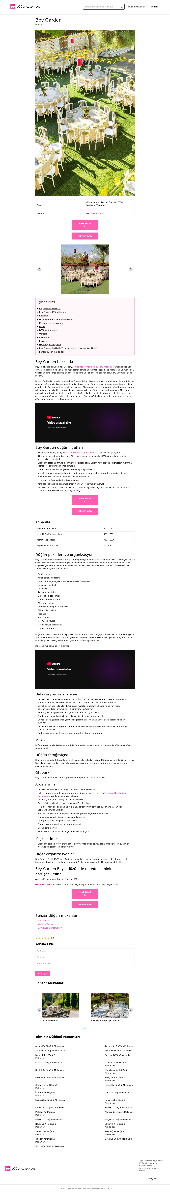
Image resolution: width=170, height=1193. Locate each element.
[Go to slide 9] (90, 291)
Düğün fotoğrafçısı (48, 330)
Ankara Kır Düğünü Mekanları (119, 1046)
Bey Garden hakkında (49, 308)
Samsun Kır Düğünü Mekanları (45, 1133)
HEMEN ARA (85, 236)
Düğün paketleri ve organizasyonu (56, 319)
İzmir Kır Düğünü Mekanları (118, 1092)
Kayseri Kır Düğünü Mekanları (50, 1100)
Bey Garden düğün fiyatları (52, 312)
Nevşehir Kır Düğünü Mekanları (45, 1125)
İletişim (154, 7)
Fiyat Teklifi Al (85, 225)
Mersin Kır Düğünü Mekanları (49, 1119)
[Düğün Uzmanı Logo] (20, 1168)
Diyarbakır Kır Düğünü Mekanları (116, 1071)
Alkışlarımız (44, 337)
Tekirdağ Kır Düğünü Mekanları (115, 1133)
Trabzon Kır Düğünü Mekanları (45, 1140)
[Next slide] (131, 269)
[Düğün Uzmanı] (25, 6)
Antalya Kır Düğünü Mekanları (50, 1051)
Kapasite (43, 316)
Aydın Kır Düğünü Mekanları (118, 1051)
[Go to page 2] (85, 1028)
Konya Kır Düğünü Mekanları (119, 1107)
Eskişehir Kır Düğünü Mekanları (115, 1079)
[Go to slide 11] (93, 291)
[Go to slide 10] (91, 291)
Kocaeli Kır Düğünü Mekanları (49, 1107)
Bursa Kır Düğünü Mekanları (49, 1062)
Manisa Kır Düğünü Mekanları (119, 1112)
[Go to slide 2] (78, 291)
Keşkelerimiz (45, 341)
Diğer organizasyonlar (50, 344)
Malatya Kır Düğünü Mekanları (45, 1113)
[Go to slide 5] (83, 291)
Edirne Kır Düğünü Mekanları (49, 1077)
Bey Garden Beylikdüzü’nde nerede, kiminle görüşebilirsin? (68, 348)
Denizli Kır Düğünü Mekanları (49, 1070)
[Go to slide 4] (81, 291)
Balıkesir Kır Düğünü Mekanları (45, 1056)
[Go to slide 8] (88, 291)
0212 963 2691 (94, 213)
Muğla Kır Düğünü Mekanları (119, 1119)
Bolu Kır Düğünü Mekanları (118, 1055)
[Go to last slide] (39, 269)
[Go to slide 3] (79, 291)
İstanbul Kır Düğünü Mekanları (45, 1094)
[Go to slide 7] (86, 291)
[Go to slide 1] (76, 291)
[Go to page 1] (84, 1028)
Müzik (42, 326)
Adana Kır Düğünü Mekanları (49, 1046)
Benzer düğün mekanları (51, 352)
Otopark (43, 334)
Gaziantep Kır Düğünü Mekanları (46, 1086)
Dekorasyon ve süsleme (51, 323)
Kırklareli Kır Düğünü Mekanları (115, 1101)
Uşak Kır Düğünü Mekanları (118, 1139)
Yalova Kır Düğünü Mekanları (49, 1146)
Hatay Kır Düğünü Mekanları (119, 1085)
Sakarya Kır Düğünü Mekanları (115, 1125)
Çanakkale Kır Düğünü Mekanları (116, 1064)
